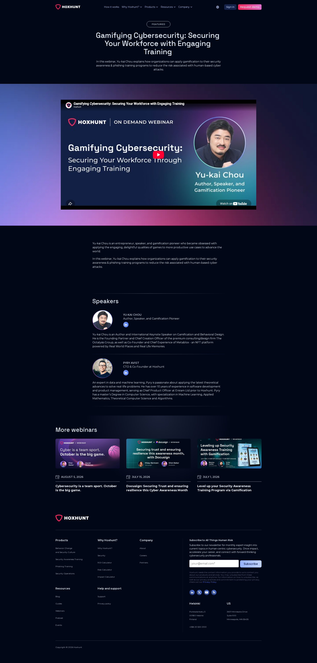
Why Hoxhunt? (105, 548)
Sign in (230, 6)
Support (102, 596)
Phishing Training (64, 566)
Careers (143, 555)
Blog (57, 596)
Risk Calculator (105, 569)
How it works (111, 6)
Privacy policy (104, 603)
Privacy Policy (209, 582)
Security (101, 555)
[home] (67, 7)
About (143, 548)
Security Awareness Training (69, 559)
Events (58, 625)
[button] (130, 7)
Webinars (59, 611)
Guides (58, 603)
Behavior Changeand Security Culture (65, 550)
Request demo (250, 6)
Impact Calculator (106, 577)
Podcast (59, 618)
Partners (144, 562)
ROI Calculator (105, 562)
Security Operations (64, 573)
